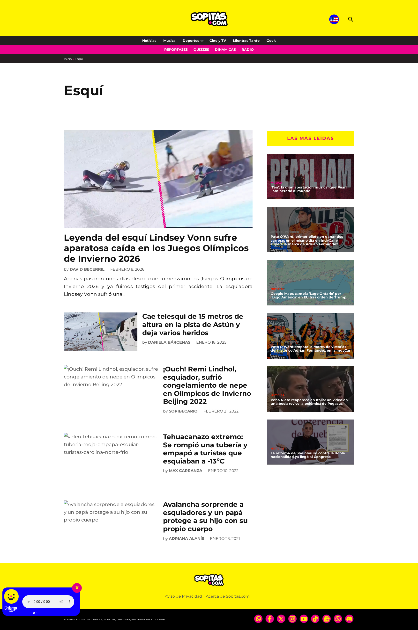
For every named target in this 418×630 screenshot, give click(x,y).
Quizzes (201, 49)
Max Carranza (185, 470)
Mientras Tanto (246, 40)
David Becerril (87, 269)
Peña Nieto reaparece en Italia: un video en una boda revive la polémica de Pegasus (309, 402)
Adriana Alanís (186, 538)
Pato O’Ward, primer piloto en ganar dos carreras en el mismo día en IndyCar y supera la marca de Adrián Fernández (307, 240)
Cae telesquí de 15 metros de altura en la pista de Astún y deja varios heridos (192, 324)
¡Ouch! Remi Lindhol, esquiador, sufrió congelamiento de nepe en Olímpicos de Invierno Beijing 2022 (207, 385)
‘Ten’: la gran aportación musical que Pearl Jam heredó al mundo (309, 189)
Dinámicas (225, 49)
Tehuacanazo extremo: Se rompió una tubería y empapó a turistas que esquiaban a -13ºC (205, 449)
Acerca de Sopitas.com (228, 596)
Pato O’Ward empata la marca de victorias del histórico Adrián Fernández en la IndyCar (311, 348)
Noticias (149, 40)
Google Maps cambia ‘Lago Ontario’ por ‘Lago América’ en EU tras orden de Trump (308, 295)
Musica (169, 40)
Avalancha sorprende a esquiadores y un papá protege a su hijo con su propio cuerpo (205, 516)
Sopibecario (183, 411)
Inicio (68, 59)
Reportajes (176, 49)
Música (276, 182)
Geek (271, 40)
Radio (248, 49)
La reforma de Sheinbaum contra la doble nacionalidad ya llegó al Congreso (308, 455)
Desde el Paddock (285, 232)
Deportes (191, 40)
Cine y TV (217, 40)
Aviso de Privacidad (183, 596)
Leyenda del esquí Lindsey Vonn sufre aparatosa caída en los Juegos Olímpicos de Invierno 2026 (156, 248)
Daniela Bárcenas (169, 342)
